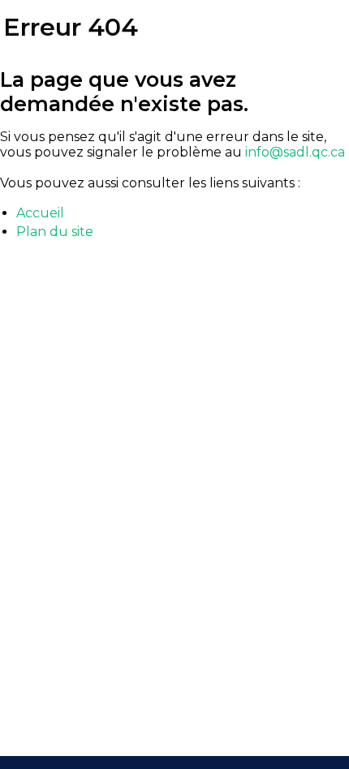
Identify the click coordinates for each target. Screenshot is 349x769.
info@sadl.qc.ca (295, 152)
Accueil (40, 213)
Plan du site (54, 231)
